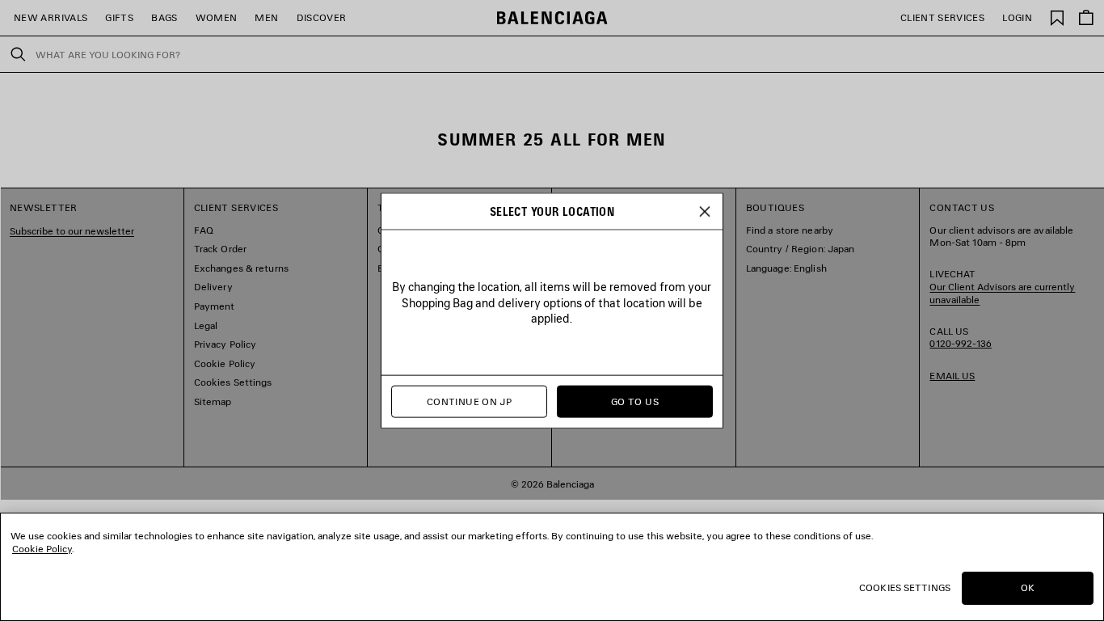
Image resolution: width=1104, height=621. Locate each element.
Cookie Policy (42, 549)
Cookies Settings (904, 587)
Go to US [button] (635, 401)
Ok (1027, 587)
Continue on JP (469, 401)
